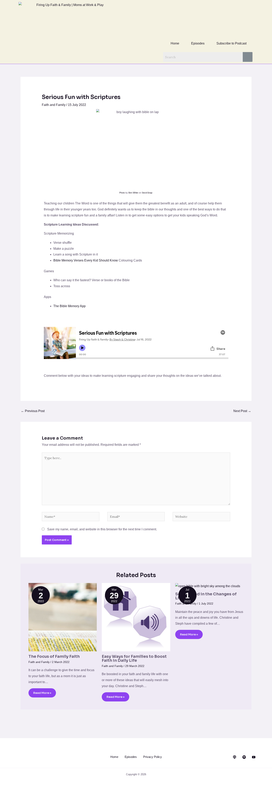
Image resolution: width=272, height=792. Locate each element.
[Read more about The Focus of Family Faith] (62, 617)
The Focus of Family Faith (54, 656)
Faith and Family (54, 105)
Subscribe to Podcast (231, 43)
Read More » (42, 693)
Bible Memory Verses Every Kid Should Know (85, 260)
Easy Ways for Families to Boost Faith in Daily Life (134, 658)
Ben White (133, 192)
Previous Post (33, 411)
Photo (122, 192)
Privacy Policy (152, 756)
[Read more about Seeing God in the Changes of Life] (207, 586)
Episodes (197, 43)
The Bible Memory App (69, 306)
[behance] (234, 757)
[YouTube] (253, 757)
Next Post (242, 411)
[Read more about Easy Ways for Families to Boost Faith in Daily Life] (136, 617)
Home (175, 43)
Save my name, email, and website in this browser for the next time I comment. (102, 529)
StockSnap (147, 192)
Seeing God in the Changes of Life (206, 596)
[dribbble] (244, 757)
